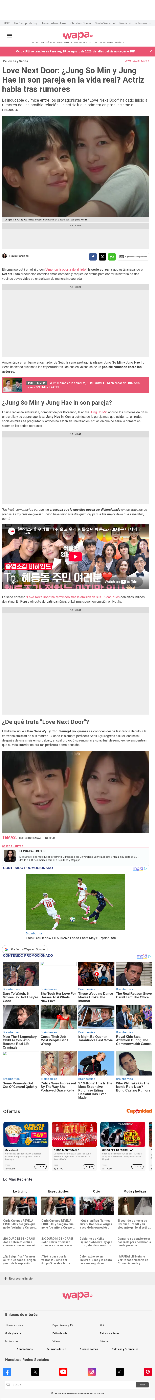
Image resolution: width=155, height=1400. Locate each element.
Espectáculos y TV (62, 1325)
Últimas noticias (14, 1325)
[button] (151, 51)
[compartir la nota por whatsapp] (112, 257)
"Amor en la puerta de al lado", (66, 269)
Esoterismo (11, 1341)
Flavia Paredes (19, 255)
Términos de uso (56, 1349)
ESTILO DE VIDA (80, 42)
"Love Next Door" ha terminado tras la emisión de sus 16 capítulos (73, 597)
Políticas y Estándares (125, 1349)
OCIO (91, 42)
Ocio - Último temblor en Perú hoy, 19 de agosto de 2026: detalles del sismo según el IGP (75, 51)
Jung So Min (98, 412)
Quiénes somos (89, 1349)
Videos (56, 1341)
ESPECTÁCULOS (48, 42)
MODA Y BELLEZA (64, 42)
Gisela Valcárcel (105, 23)
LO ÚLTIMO (34, 42)
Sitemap (104, 1341)
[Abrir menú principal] (9, 35)
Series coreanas (30, 838)
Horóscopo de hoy (26, 23)
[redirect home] (78, 39)
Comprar (41, 1166)
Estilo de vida (59, 1333)
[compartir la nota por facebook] (93, 257)
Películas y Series (15, 61)
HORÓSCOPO (120, 42)
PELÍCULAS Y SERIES (104, 42)
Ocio (102, 1325)
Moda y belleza (13, 1333)
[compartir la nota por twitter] (102, 257)
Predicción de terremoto (135, 23)
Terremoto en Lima (54, 23)
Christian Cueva (80, 23)
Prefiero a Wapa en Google (28, 949)
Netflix (50, 838)
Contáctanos (25, 1349)
